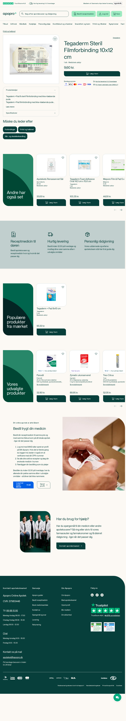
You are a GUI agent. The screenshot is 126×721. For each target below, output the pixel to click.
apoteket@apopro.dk (13, 657)
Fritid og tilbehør (99, 24)
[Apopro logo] (9, 14)
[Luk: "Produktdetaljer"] (31, 90)
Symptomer (113, 24)
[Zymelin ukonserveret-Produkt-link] (84, 376)
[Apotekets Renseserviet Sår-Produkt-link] (51, 180)
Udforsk (13, 24)
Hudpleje (32, 24)
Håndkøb (23, 24)
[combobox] (44, 14)
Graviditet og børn (82, 24)
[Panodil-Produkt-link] (51, 376)
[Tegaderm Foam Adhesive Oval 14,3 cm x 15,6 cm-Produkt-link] (84, 180)
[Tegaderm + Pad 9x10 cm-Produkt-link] (51, 309)
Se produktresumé (43, 384)
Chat (5, 633)
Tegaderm (116, 38)
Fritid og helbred (9, 31)
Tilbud (5, 24)
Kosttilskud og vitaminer (62, 24)
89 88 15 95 (12, 610)
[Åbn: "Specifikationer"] (31, 113)
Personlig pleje (44, 24)
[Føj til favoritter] (55, 39)
